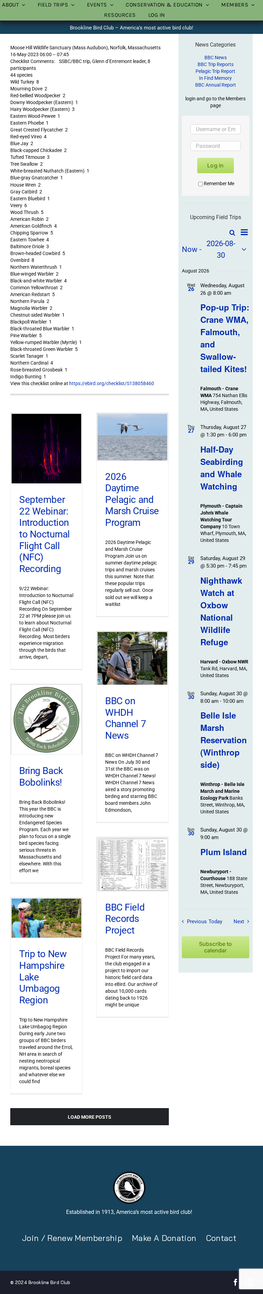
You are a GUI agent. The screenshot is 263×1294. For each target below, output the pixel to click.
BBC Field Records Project (125, 919)
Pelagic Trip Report (215, 71)
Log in (215, 165)
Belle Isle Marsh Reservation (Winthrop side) (223, 739)
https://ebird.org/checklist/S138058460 (111, 383)
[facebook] (235, 1282)
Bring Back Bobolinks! (41, 776)
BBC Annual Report (215, 85)
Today (215, 921)
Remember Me (219, 183)
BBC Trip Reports (216, 64)
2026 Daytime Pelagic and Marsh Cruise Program (132, 499)
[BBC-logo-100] (129, 1173)
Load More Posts (89, 1117)
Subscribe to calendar (215, 947)
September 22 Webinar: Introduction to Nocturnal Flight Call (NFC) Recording (44, 534)
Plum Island (223, 852)
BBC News (215, 57)
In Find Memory (215, 78)
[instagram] (249, 1282)
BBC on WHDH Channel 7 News (125, 718)
